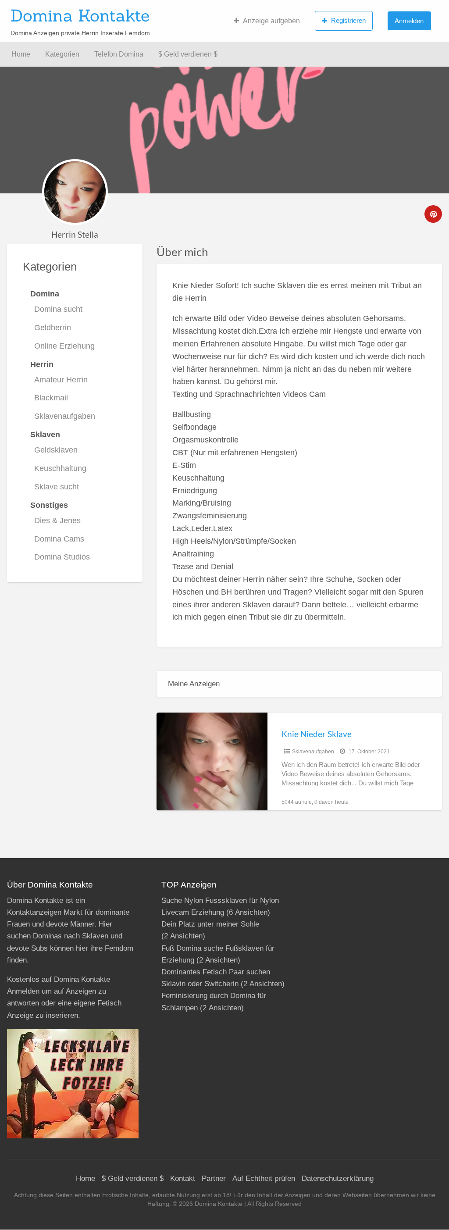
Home (20, 54)
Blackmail (51, 397)
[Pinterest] (433, 214)
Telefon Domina (118, 54)
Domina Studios (62, 557)
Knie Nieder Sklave (317, 734)
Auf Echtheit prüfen (263, 1178)
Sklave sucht (56, 486)
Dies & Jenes (57, 520)
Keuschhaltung (60, 468)
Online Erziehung (64, 346)
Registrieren (348, 20)
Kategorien (62, 54)
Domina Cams (59, 539)
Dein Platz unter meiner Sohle (210, 924)
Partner (214, 1178)
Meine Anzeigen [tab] (194, 684)
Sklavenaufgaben (64, 416)
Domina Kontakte (80, 15)
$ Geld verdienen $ (187, 54)
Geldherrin (52, 327)
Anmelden (409, 21)
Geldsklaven (56, 450)
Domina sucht (58, 309)
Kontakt (182, 1178)
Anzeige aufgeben (271, 21)
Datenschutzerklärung (338, 1178)
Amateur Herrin (61, 379)
